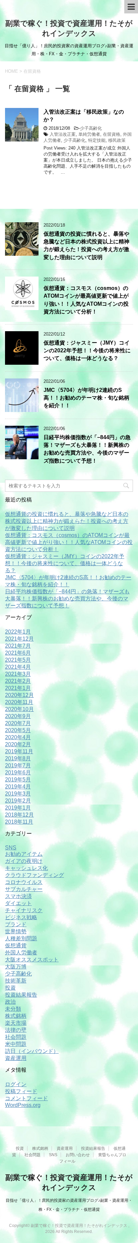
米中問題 (15, 1044)
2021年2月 (18, 681)
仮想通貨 (15, 945)
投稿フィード (21, 1091)
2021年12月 (19, 639)
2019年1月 (18, 808)
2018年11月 (19, 822)
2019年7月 (18, 765)
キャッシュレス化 (26, 868)
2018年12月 (19, 815)
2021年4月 (18, 667)
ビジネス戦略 (21, 917)
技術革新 (15, 981)
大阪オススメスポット (32, 959)
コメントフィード (26, 1098)
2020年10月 (19, 709)
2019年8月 (18, 758)
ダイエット (18, 903)
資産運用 (15, 1058)
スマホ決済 (18, 896)
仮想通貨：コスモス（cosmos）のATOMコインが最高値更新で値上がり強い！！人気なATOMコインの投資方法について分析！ (86, 299)
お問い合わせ (78, 1154)
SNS (10, 847)
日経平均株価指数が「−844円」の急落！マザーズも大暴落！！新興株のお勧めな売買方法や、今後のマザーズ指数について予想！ (87, 449)
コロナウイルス (24, 882)
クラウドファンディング (34, 875)
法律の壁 (15, 1030)
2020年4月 (18, 737)
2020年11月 (19, 702)
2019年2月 (18, 801)
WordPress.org (23, 1105)
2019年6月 (18, 772)
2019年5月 (18, 779)
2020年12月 (19, 695)
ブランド (15, 924)
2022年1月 (18, 632)
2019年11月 (19, 751)
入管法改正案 (63, 134)
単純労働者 (89, 134)
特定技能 (97, 140)
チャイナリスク (24, 910)
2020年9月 (18, 716)
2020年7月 (18, 723)
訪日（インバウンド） (32, 1051)
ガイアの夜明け (24, 861)
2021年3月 (18, 674)
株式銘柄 (15, 1016)
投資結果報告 (21, 995)
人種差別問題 (21, 938)
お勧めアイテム (24, 854)
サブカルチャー (24, 889)
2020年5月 (18, 730)
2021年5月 (18, 660)
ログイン (15, 1084)
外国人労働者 (21, 952)
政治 (10, 1002)
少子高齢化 (91, 128)
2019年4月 (18, 786)
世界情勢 (15, 931)
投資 (10, 988)
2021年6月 (18, 653)
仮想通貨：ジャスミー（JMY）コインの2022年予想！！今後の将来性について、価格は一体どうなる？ (87, 350)
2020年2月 (18, 744)
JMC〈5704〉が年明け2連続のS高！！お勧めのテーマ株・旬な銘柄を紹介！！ (86, 398)
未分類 (13, 1009)
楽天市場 (15, 1023)
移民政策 (117, 140)
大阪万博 (15, 966)
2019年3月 (18, 793)
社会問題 (15, 1037)
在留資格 (111, 134)
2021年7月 (18, 646)
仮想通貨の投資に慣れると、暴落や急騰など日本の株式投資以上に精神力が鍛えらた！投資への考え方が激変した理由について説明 (86, 245)
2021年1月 (18, 688)
